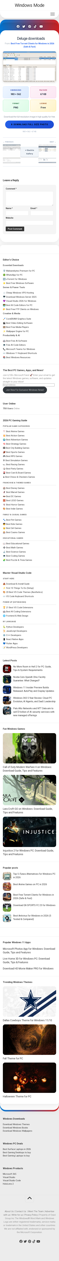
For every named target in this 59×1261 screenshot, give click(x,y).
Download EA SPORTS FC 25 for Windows (34, 905)
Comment (11, 189)
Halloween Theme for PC (17, 1096)
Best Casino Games (15, 532)
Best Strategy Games (16, 444)
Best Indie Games (14, 508)
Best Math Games (14, 547)
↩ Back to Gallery (29, 152)
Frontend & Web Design (17, 615)
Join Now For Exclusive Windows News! (25, 390)
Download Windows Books (15, 1127)
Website (9, 218)
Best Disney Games (15, 488)
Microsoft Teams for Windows (20, 349)
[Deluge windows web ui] (47, 162)
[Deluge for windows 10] (11, 162)
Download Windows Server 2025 (21, 297)
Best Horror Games (15, 504)
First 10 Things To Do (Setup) (20, 588)
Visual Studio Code (12, 1180)
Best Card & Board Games (18, 472)
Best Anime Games (15, 431)
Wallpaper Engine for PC (17, 331)
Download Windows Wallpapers (17, 1131)
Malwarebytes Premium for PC (20, 271)
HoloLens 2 (8, 1184)
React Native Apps (14, 639)
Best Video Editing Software (19, 323)
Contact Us (20, 1211)
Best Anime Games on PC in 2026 (30, 884)
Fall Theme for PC (13, 1058)
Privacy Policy (31, 1215)
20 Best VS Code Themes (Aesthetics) (24, 592)
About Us (9, 1211)
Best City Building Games (17, 448)
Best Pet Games (13, 520)
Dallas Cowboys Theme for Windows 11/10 (27, 1020)
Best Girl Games (13, 528)
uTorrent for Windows (16, 279)
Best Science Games (16, 551)
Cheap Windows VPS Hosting (20, 292)
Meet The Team (36, 1211)
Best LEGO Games (14, 500)
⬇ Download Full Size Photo (29, 124)
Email (34, 208)
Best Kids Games (14, 524)
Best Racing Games (15, 464)
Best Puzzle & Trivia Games (19, 560)
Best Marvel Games (15, 492)
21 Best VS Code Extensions (19, 607)
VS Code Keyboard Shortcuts (20, 596)
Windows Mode (29, 5)
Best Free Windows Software (20, 283)
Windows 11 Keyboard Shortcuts (21, 353)
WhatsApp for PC (14, 275)
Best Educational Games (17, 543)
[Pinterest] (29, 26)
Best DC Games (13, 496)
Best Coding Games (15, 556)
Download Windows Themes (16, 1124)
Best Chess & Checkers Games (20, 477)
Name (9, 208)
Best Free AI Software (16, 341)
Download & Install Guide (18, 584)
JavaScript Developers (16, 631)
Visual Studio (9, 1177)
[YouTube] (41, 26)
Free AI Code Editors (16, 345)
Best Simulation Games (17, 460)
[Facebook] (18, 26)
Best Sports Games (15, 452)
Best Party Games (14, 468)
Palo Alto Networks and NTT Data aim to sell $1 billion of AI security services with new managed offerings (33, 712)
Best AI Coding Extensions (18, 611)
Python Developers (15, 627)
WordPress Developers (17, 647)
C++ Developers (13, 635)
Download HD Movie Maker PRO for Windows (28, 968)
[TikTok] (35, 26)
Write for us (17, 1215)
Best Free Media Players (17, 327)
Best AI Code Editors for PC (19, 305)
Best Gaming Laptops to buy (16, 1155)
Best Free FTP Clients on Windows (22, 309)
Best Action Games (15, 435)
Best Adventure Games (17, 439)
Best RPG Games (14, 456)
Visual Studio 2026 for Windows (21, 301)
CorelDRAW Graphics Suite (18, 319)
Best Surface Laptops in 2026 (17, 1149)
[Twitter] (23, 26)
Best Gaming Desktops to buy (17, 1152)
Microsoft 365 (9, 1174)
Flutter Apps (12, 643)
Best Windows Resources (18, 357)
